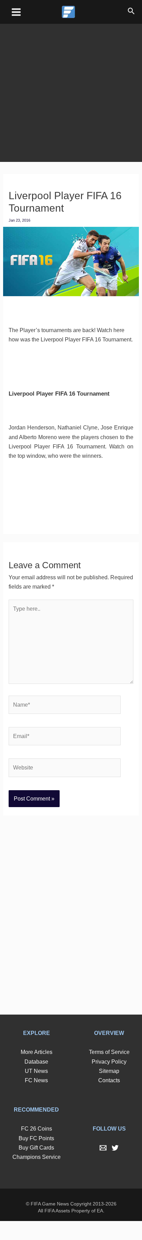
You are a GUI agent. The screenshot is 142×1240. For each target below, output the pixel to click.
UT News (36, 1089)
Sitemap (109, 1089)
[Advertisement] (71, 88)
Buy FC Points (36, 1157)
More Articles (36, 1071)
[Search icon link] (131, 12)
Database (36, 1080)
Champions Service (36, 1175)
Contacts (109, 1099)
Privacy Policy (109, 1080)
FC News (36, 1099)
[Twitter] (115, 1166)
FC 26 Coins (36, 1147)
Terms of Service (109, 1071)
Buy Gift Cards (36, 1166)
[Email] (103, 1166)
